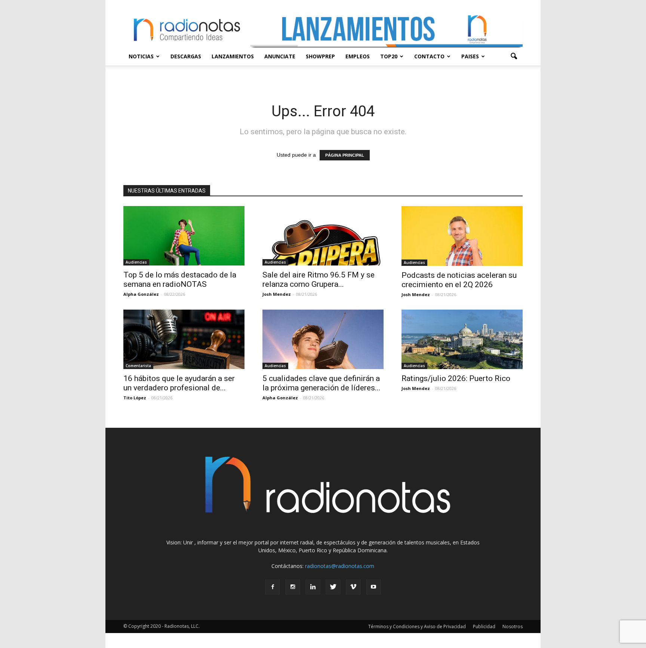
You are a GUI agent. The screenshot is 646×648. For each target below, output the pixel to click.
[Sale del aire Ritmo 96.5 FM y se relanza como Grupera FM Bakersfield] (323, 235)
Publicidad (484, 626)
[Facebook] (272, 587)
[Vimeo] (353, 587)
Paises (470, 56)
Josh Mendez (276, 294)
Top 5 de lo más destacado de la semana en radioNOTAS (179, 279)
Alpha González (141, 294)
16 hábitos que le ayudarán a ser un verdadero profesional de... (179, 383)
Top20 (388, 56)
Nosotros (512, 626)
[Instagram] (292, 587)
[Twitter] (333, 587)
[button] (514, 56)
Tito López (134, 397)
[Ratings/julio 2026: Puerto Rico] (462, 339)
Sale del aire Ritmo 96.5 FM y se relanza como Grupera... (318, 279)
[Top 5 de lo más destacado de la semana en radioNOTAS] (183, 235)
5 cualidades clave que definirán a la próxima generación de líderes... (321, 383)
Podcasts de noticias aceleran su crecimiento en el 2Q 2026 (459, 280)
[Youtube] (373, 587)
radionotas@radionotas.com (339, 565)
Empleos (357, 56)
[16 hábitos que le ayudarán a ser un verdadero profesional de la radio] (183, 339)
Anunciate (279, 56)
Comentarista (138, 365)
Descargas (185, 56)
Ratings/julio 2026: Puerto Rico (456, 378)
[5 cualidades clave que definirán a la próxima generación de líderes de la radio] (323, 339)
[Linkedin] (312, 587)
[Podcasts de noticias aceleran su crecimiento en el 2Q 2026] (462, 236)
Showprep (320, 56)
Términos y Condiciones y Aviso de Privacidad (417, 626)
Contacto (429, 56)
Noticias (141, 56)
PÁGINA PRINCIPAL (344, 155)
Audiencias (136, 262)
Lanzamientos (233, 56)
